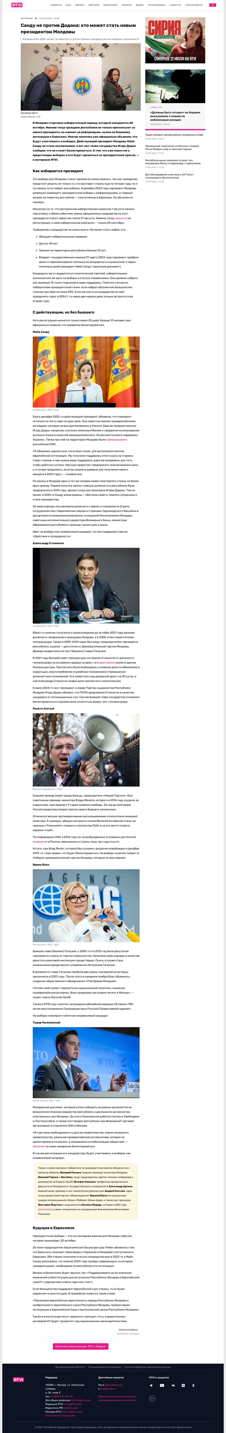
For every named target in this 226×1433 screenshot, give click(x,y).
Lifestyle (175, 5)
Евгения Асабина (128, 1329)
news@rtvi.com (72, 1404)
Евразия (94, 5)
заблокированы (116, 439)
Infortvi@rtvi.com (81, 1400)
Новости (56, 5)
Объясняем (110, 5)
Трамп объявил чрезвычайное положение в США (174, 134)
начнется (121, 218)
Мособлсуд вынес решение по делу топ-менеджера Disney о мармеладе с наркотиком (173, 162)
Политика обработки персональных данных (147, 1367)
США (68, 5)
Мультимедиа (156, 5)
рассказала (45, 1209)
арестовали (107, 662)
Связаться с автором (128, 1334)
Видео (140, 5)
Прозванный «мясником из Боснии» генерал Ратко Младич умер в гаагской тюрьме (172, 148)
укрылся (40, 841)
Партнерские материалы (60, 1415)
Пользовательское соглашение (104, 1367)
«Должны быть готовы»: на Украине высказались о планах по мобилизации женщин (175, 116)
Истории (27, 18)
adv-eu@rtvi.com (72, 1411)
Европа (80, 5)
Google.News (108, 1388)
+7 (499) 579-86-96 (62, 1396)
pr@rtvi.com (71, 1407)
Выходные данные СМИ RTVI (70, 1367)
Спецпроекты (194, 5)
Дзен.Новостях (113, 1384)
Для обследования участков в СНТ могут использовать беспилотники (169, 176)
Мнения (127, 5)
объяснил (39, 1146)
